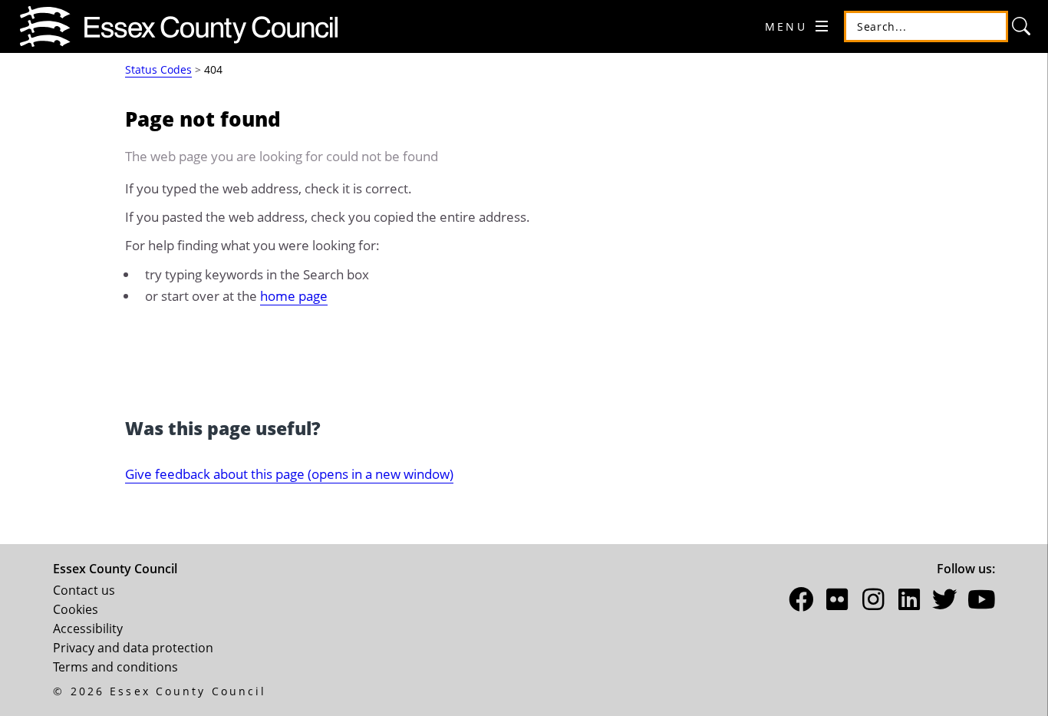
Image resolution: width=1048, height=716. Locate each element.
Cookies (75, 609)
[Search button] (1021, 27)
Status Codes (158, 69)
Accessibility (88, 628)
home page (294, 295)
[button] (802, 602)
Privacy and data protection (133, 647)
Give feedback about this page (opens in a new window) (289, 473)
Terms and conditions (115, 666)
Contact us (84, 590)
